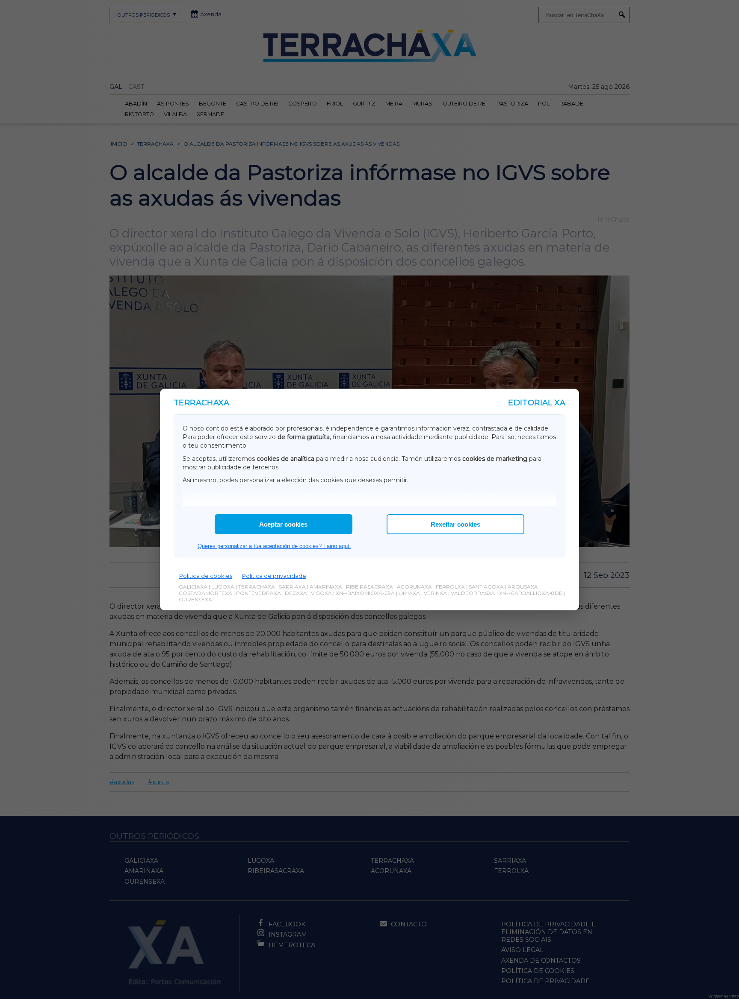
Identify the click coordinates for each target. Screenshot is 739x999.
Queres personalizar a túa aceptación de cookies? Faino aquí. (274, 546)
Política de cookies (205, 575)
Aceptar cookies (283, 524)
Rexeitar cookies (455, 524)
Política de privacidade (274, 575)
